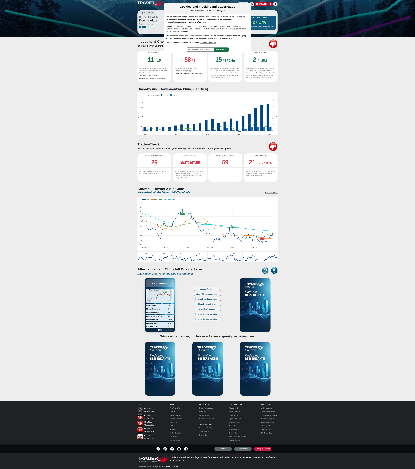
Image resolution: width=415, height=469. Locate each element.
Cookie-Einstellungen (197, 38)
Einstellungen (192, 49)
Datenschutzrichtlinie (208, 43)
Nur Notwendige (206, 49)
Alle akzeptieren (222, 49)
